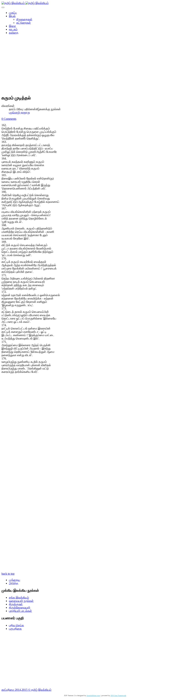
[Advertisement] (95, 66)
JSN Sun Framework (118, 695)
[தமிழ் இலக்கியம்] (25, 3)
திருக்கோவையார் (19, 607)
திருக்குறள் (16, 604)
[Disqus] (95, 426)
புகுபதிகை (15, 628)
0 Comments (8, 118)
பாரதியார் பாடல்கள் (20, 610)
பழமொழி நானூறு (19, 112)
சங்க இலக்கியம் (19, 597)
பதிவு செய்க (16, 625)
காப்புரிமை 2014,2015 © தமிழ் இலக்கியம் (26, 689)
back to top (7, 573)
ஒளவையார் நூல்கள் (21, 600)
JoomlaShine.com (93, 695)
